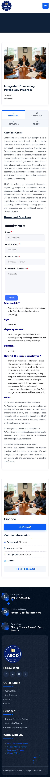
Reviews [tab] (36, 124)
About (7, 704)
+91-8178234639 (20, 598)
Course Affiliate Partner (17, 746)
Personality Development (16, 727)
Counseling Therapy (13, 723)
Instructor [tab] (13, 124)
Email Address (12, 244)
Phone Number (12, 256)
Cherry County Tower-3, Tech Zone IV (27, 629)
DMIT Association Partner (17, 743)
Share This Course (26, 569)
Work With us (10, 691)
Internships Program (15, 750)
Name (8, 232)
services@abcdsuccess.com (26, 612)
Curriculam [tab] (36, 115)
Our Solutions (11, 695)
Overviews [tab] (13, 115)
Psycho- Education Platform (17, 719)
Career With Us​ (13, 753)
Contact (8, 699)
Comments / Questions (16, 268)
